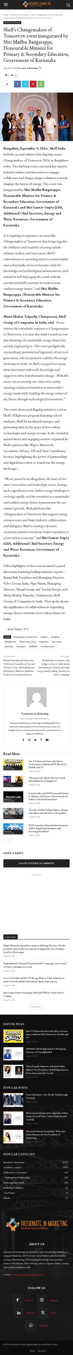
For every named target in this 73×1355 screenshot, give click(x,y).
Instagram (53, 1300)
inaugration (44, 641)
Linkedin (30, 1312)
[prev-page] (5, 841)
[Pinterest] (33, 84)
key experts (21, 646)
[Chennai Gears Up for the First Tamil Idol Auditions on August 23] (13, 781)
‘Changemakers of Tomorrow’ (25, 637)
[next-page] (11, 841)
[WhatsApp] (41, 84)
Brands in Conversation (20, 14)
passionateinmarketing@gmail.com (28, 1274)
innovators (9, 646)
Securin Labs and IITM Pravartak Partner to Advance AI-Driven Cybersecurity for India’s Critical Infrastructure (49, 796)
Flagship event (10, 641)
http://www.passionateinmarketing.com (34, 718)
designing (55, 637)
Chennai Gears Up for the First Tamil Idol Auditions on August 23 (47, 779)
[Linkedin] (35, 739)
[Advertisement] (36, 897)
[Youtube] (47, 739)
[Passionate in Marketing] (40, 68)
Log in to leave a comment (36, 863)
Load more (35, 1006)
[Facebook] (17, 84)
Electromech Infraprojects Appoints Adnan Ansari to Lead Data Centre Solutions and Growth (47, 1116)
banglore (44, 637)
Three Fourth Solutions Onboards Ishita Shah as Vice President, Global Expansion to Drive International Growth (47, 1069)
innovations (57, 641)
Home (5, 14)
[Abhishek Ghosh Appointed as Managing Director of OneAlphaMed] (13, 1053)
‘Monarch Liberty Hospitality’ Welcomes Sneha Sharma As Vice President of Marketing (45, 1134)
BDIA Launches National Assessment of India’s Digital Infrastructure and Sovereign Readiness (48, 828)
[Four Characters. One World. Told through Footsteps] (13, 1100)
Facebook (29, 1300)
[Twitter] (25, 84)
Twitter (53, 1312)
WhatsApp (43, 1325)
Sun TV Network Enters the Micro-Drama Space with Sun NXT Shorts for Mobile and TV (48, 764)
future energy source (28, 641)
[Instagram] (29, 739)
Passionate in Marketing (27, 68)
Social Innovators (48, 646)
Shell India (33, 646)
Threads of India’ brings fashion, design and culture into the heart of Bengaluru (48, 811)
